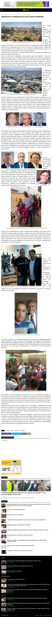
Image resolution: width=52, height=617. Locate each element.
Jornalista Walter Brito (6, 19)
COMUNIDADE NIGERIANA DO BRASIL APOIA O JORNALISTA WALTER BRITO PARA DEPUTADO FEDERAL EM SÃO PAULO (23, 493)
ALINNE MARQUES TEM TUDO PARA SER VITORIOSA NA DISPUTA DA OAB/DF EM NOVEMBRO (27, 598)
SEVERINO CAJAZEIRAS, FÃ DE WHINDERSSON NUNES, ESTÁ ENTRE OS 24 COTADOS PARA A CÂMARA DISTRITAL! (27, 541)
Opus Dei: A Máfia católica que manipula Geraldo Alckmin (20, 545)
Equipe (41, 615)
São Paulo (17, 430)
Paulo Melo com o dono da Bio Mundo (16, 579)
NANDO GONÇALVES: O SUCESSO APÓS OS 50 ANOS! (19, 525)
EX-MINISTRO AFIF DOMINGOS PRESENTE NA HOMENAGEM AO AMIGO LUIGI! (24, 561)
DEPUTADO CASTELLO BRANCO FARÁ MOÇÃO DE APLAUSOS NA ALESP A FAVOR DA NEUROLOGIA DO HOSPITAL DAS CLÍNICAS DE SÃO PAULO (28, 585)
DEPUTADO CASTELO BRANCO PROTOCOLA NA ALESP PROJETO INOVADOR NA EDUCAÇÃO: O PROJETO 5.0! (27, 590)
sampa (11, 430)
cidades (7, 430)
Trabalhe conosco (47, 615)
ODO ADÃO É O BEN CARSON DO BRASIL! (16, 509)
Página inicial (4, 14)
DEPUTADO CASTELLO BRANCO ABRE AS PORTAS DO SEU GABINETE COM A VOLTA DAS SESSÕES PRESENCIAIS (28, 604)
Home (37, 615)
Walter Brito (9, 14)
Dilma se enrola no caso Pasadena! (15, 514)
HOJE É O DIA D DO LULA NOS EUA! (14, 571)
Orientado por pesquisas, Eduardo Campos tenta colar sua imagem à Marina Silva (26, 519)
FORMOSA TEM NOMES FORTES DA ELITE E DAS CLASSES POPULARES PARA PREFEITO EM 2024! (27, 530)
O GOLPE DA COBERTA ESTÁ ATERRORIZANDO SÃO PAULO (20, 566)
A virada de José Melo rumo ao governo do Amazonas (19, 550)
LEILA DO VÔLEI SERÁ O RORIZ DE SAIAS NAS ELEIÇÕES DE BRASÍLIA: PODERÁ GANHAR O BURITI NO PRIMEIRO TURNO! (28, 609)
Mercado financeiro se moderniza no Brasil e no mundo (20, 535)
